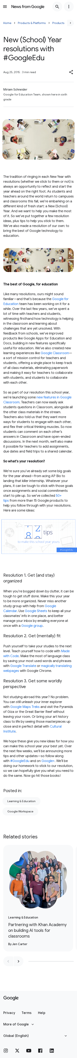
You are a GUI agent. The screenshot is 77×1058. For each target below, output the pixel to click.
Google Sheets (36, 611)
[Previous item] (8, 961)
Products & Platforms (32, 23)
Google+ (48, 761)
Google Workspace (20, 811)
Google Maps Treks (25, 707)
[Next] (70, 23)
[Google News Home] (27, 6)
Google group (32, 626)
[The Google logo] (11, 998)
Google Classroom (55, 353)
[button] (71, 72)
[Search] (57, 6)
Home (7, 23)
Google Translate (23, 666)
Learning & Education (21, 801)
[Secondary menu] (69, 6)
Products (58, 23)
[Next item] (18, 961)
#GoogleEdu (19, 761)
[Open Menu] (5, 6)
